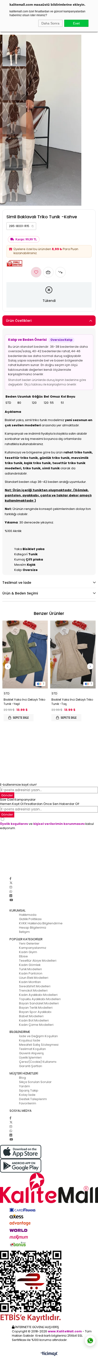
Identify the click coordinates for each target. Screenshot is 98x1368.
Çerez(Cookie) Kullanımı (37, 1062)
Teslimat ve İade (16, 582)
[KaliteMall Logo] (49, 1188)
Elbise (23, 956)
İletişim (24, 932)
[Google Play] (49, 1166)
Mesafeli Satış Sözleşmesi (39, 1045)
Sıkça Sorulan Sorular (35, 1082)
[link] (21, 226)
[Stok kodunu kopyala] (32, 226)
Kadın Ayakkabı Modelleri (38, 995)
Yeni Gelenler (29, 943)
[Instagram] (11, 887)
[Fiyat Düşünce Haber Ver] (60, 272)
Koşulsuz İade (29, 1040)
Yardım (24, 1086)
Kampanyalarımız (32, 948)
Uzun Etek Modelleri (33, 978)
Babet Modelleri (31, 1016)
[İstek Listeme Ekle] (48, 272)
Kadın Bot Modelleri (34, 1020)
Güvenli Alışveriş (31, 1053)
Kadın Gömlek (29, 965)
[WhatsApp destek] (90, 1340)
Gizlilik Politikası (30, 919)
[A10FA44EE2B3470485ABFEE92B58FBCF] (49, 1286)
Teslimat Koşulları (32, 1049)
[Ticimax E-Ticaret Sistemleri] (49, 1354)
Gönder (7, 795)
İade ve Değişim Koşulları (38, 1036)
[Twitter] (11, 883)
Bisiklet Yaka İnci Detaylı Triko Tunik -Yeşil (24, 702)
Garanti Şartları (30, 1066)
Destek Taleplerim (33, 1099)
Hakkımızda (27, 915)
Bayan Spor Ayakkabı (35, 1012)
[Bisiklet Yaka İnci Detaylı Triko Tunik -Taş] (73, 654)
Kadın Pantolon (30, 973)
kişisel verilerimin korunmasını (59, 824)
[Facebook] (10, 879)
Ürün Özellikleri (18, 320)
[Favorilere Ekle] (36, 272)
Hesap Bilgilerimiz (32, 928)
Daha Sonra (50, 23)
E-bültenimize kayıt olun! (18, 785)
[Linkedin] (11, 896)
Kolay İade (27, 1095)
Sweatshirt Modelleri (34, 986)
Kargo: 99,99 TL (26, 239)
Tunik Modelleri (30, 969)
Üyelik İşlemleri (30, 1057)
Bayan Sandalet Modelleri (39, 1003)
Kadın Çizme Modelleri (36, 1025)
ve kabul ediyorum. (47, 826)
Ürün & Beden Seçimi (20, 593)
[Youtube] (11, 900)
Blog (22, 1078)
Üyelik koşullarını (14, 824)
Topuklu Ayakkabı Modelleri (40, 999)
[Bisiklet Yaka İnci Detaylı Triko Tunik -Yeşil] (25, 654)
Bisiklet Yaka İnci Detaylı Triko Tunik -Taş (72, 702)
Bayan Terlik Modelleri (36, 1008)
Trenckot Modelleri (33, 990)
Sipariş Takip (28, 1090)
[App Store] (49, 1152)
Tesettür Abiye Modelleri (37, 961)
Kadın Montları (30, 982)
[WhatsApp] (11, 891)
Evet (76, 23)
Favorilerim (27, 1103)
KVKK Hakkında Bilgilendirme (41, 923)
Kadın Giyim (28, 952)
